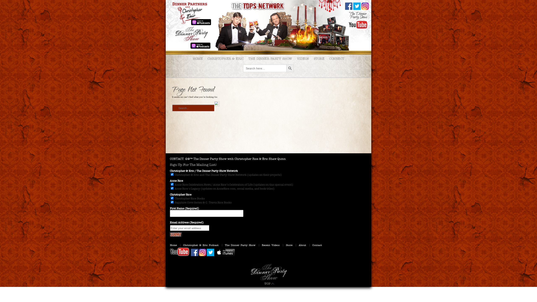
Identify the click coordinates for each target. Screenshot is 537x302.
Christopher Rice (181, 194)
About (302, 245)
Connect (336, 59)
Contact (317, 245)
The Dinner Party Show (270, 59)
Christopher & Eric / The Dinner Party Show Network (204, 170)
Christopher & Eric (225, 59)
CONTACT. (177, 159)
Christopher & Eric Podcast (201, 245)
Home (198, 59)
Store (319, 59)
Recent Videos (271, 245)
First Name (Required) (184, 208)
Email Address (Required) (187, 222)
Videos (303, 59)
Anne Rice (176, 180)
